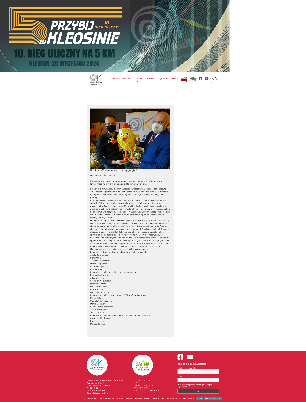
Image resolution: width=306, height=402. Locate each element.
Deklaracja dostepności (144, 385)
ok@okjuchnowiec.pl (100, 393)
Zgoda (199, 398)
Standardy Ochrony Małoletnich (147, 390)
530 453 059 (99, 390)
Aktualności (114, 78)
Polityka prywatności (142, 380)
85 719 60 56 (95, 388)
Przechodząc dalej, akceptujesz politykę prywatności (195, 386)
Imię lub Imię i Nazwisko (187, 368)
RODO (136, 383)
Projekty (150, 78)
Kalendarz (127, 78)
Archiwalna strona (141, 388)
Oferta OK (139, 80)
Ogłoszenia (163, 78)
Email (180, 376)
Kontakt (175, 78)
